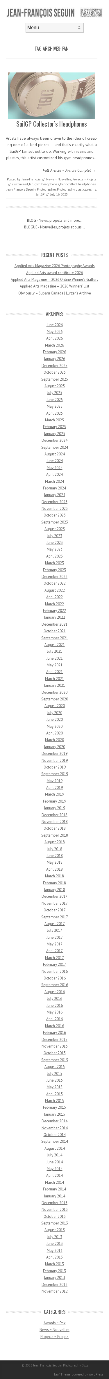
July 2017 (54, 930)
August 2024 (54, 454)
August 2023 (54, 528)
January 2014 (54, 1196)
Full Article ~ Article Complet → (69, 170)
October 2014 (55, 1134)
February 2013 (54, 1270)
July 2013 (54, 1236)
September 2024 (54, 447)
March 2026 (54, 345)
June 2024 (55, 460)
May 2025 (54, 406)
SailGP (39, 194)
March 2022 (54, 603)
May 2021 (54, 665)
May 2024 (54, 467)
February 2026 (54, 351)
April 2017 (54, 950)
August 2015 (54, 1066)
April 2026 (54, 338)
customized (20, 184)
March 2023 (54, 562)
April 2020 (54, 733)
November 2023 (55, 508)
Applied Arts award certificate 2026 (54, 272)
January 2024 (54, 494)
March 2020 (54, 739)
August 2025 (54, 386)
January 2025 (54, 433)
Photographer (46, 189)
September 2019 (54, 773)
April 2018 (54, 869)
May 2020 (54, 726)
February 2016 (54, 1032)
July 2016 (54, 998)
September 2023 (54, 522)
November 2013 (55, 1209)
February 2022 (54, 610)
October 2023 (55, 515)
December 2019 (54, 753)
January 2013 (54, 1277)
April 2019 (54, 787)
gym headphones (47, 184)
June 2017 (55, 937)
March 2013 (54, 1263)
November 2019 (55, 760)
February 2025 (54, 426)
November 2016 (55, 971)
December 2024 (54, 440)
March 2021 (54, 678)
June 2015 (55, 1080)
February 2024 (54, 488)
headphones (87, 184)
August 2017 (54, 923)
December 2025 (54, 365)
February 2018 (54, 883)
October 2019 (55, 767)
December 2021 (54, 624)
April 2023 (54, 556)
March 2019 (54, 794)
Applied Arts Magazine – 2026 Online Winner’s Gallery (54, 279)
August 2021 (54, 644)
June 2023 (55, 542)
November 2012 (55, 1291)
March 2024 (54, 481)
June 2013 (55, 1243)
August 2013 (54, 1229)
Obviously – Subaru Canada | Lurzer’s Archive (54, 293)
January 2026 (54, 358)
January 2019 (54, 807)
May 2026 (54, 331)
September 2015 (54, 1059)
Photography (65, 189)
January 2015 (54, 1114)
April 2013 (54, 1257)
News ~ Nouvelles (58, 179)
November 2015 (55, 1046)
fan (31, 184)
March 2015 (54, 1100)
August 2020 (54, 705)
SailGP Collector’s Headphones (51, 123)
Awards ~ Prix (55, 1323)
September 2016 (54, 984)
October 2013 (55, 1216)
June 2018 (55, 855)
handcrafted (68, 184)
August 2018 (54, 842)
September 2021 (54, 638)
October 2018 (55, 828)
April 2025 (54, 413)
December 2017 (54, 896)
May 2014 (54, 1168)
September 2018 (54, 835)
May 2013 (54, 1250)
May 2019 (54, 780)
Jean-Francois (31, 179)
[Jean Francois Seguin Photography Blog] (54, 17)
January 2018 (54, 889)
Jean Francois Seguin (21, 189)
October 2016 (55, 978)
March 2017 (54, 957)
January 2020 (54, 746)
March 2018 (54, 876)
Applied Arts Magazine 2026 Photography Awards (55, 265)
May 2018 (54, 862)
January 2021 (54, 685)
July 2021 (54, 651)
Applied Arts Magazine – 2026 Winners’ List (54, 286)
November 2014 (55, 1128)
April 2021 (54, 671)
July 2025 (54, 392)
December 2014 (54, 1121)
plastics (81, 189)
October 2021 (55, 631)
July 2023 (54, 535)
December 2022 (54, 576)
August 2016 (54, 991)
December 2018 (54, 814)
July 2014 (54, 1155)
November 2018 (55, 821)
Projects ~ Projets (84, 179)
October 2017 (55, 910)
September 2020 (54, 699)
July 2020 (54, 712)
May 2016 (54, 1012)
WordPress (96, 1374)
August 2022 (54, 590)
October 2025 (55, 372)
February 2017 (54, 964)
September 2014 (54, 1141)
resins (91, 189)
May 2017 (54, 944)
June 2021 (55, 658)
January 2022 (54, 617)
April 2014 (54, 1175)
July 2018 (54, 848)
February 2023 (54, 569)
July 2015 (54, 1073)
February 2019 (54, 801)
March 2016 (54, 1025)
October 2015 (55, 1052)
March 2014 (54, 1182)
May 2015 (54, 1087)
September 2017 (54, 917)
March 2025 (54, 420)
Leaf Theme (62, 1374)
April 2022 (54, 596)
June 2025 (55, 399)
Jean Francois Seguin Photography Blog (60, 1365)
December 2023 (54, 501)
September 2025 (54, 379)
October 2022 (55, 583)
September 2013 (54, 1223)
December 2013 (54, 1202)
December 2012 (54, 1284)
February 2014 (54, 1189)
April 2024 (54, 474)
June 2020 (55, 719)
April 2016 (54, 1018)
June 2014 (55, 1162)
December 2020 (54, 692)
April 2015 (54, 1094)
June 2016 (55, 1005)
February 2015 (54, 1107)
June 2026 (55, 324)
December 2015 (54, 1039)
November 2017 (55, 903)
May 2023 (54, 549)
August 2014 (54, 1148)
